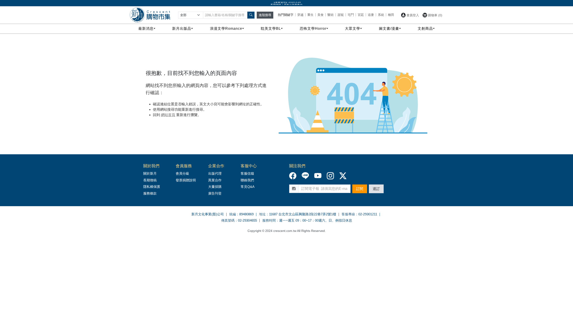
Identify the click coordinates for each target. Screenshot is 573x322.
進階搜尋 (265, 15)
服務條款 (150, 193)
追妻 (371, 14)
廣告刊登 (215, 193)
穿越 (300, 14)
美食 (320, 14)
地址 (262, 214)
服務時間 (269, 220)
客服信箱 (247, 173)
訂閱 (359, 189)
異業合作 (215, 180)
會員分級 (182, 173)
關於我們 (151, 166)
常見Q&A (247, 187)
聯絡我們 (247, 180)
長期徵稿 (150, 180)
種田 (391, 14)
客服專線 (348, 214)
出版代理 (215, 173)
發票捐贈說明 (186, 180)
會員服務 (184, 166)
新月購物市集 (150, 15)
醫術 (330, 14)
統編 (232, 214)
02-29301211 (367, 214)
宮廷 (361, 14)
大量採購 (215, 187)
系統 (381, 14)
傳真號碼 (228, 220)
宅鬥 (351, 14)
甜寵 (341, 14)
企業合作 (216, 166)
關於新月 (150, 173)
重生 (310, 14)
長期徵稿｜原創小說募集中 (286, 3)
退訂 (376, 189)
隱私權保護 (151, 187)
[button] (250, 15)
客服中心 (249, 166)
